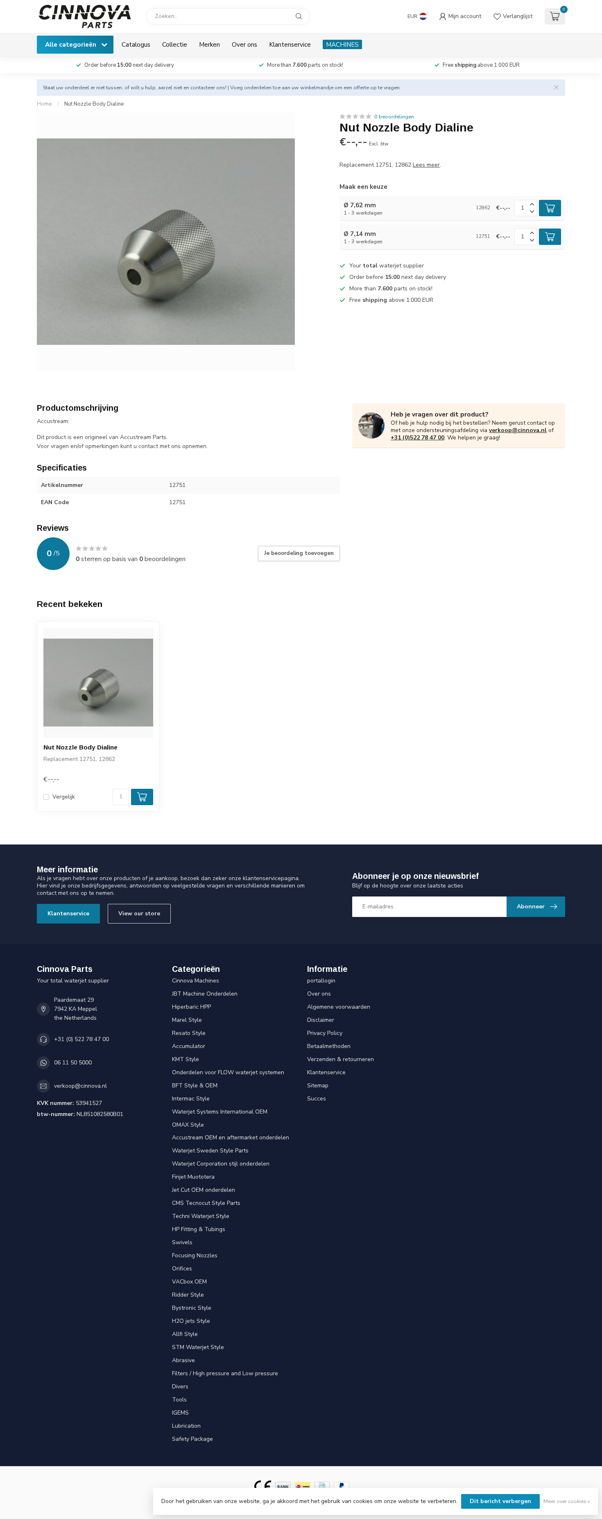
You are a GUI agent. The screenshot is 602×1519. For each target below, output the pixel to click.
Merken (209, 44)
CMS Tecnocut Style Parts (206, 1203)
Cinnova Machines (195, 981)
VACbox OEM (189, 1282)
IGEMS (180, 1413)
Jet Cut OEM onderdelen (203, 1190)
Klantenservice (290, 44)
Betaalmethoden (329, 1046)
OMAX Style (188, 1125)
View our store (139, 913)
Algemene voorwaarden (338, 1007)
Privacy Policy (324, 1033)
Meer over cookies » (566, 1501)
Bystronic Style (191, 1308)
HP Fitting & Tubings (198, 1229)
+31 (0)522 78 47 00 (417, 437)
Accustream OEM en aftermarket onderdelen (230, 1137)
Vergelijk (63, 797)
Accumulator (188, 1046)
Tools (179, 1400)
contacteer (202, 87)
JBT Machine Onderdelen (205, 994)
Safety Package (192, 1439)
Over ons (244, 44)
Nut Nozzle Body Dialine (94, 104)
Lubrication (186, 1426)
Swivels (182, 1242)
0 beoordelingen (394, 116)
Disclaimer (320, 1020)
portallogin (321, 981)
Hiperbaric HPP (191, 1007)
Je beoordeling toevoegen (299, 553)
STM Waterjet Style (198, 1347)
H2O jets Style (191, 1321)
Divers (180, 1386)
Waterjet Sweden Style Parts (210, 1151)
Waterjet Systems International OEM (219, 1112)
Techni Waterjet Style (200, 1216)
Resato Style (189, 1033)
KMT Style (185, 1059)
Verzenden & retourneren (340, 1059)
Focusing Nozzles (194, 1255)
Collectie (174, 44)
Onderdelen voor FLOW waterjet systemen (228, 1072)
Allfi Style (185, 1334)
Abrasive (183, 1360)
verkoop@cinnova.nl (518, 430)
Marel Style (187, 1020)
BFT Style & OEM (194, 1085)
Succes (316, 1098)
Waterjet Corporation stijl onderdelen (220, 1164)
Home (44, 104)
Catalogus (136, 44)
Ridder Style (188, 1295)
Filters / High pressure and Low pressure (225, 1373)
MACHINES (342, 44)
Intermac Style (191, 1098)
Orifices (182, 1268)
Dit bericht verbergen (500, 1501)
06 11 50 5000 (73, 1062)
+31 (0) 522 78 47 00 (81, 1039)
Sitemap (317, 1085)
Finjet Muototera (193, 1177)
